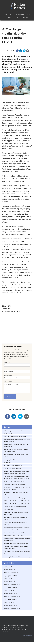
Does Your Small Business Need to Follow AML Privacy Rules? (16, 450)
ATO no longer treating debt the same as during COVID (16, 432)
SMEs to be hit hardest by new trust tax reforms (15, 518)
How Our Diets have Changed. (13, 465)
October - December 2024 (12, 584)
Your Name (7, 362)
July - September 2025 (10, 575)
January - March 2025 (10, 581)
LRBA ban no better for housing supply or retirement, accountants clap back (16, 494)
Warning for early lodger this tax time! (15, 436)
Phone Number (8, 375)
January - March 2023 (10, 605)
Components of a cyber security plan (14, 484)
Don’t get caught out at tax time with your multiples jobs (16, 445)
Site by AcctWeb (27, 635)
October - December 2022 (12, 608)
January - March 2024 (10, 593)
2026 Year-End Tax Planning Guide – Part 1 (16, 501)
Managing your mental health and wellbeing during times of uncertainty (16, 529)
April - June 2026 (9, 566)
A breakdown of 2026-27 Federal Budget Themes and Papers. (16, 547)
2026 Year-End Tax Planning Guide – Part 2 (16, 504)
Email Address (7, 369)
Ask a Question (8, 381)
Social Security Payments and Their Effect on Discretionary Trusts (17, 488)
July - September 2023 (10, 599)
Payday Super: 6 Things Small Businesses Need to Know (16, 513)
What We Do (20, 15)
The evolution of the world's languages (15, 498)
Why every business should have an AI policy (17, 557)
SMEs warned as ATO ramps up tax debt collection (16, 456)
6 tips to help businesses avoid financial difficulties (15, 524)
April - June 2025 (9, 578)
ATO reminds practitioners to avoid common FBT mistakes (17, 553)
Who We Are (9, 15)
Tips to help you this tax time (12, 468)
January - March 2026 (10, 569)
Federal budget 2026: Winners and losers (16, 543)
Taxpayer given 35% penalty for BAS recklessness (14, 461)
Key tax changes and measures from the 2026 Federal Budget (17, 539)
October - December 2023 (12, 596)
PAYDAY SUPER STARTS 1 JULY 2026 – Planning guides (15, 508)
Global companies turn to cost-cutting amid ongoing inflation (17, 440)
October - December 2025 (12, 572)
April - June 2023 (9, 602)
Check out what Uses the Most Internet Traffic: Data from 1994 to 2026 (15, 534)
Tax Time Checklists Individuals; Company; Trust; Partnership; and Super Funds (16, 472)
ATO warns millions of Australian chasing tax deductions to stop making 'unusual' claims (17, 477)
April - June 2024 (9, 590)
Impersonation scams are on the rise (14, 481)
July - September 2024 (10, 587)
